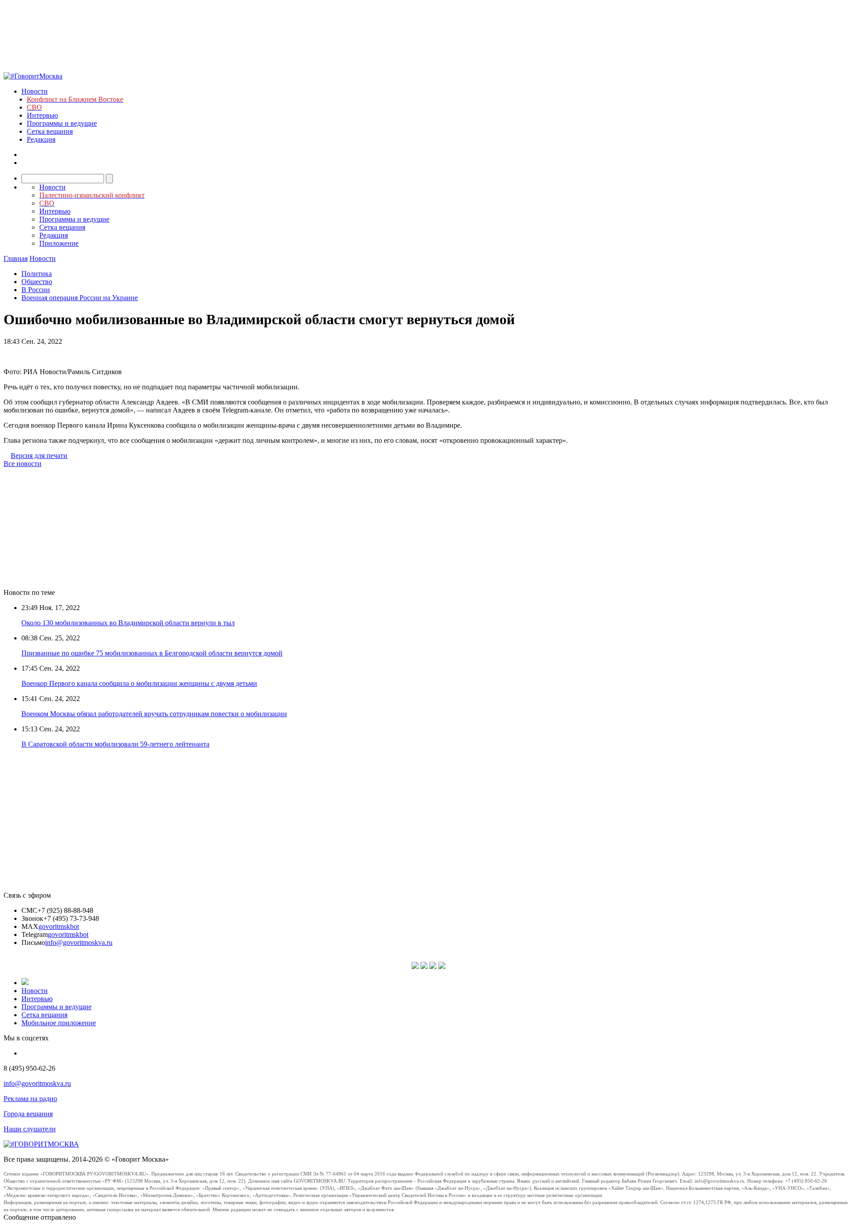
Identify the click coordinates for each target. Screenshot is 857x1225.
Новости (34, 91)
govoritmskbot (58, 926)
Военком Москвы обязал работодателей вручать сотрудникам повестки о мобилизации (154, 714)
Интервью (42, 115)
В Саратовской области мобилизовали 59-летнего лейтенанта (115, 744)
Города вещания (28, 1114)
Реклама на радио (30, 1098)
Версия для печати (39, 455)
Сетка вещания (50, 131)
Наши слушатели (30, 1129)
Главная (16, 258)
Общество (36, 281)
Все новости (23, 463)
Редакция (41, 139)
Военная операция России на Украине (79, 297)
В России (35, 289)
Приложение (59, 243)
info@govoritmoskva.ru (78, 942)
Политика (36, 273)
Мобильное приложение (58, 1023)
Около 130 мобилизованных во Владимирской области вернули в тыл (128, 623)
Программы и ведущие (62, 123)
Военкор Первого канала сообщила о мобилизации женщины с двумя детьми (139, 683)
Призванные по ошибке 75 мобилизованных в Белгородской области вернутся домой (152, 653)
